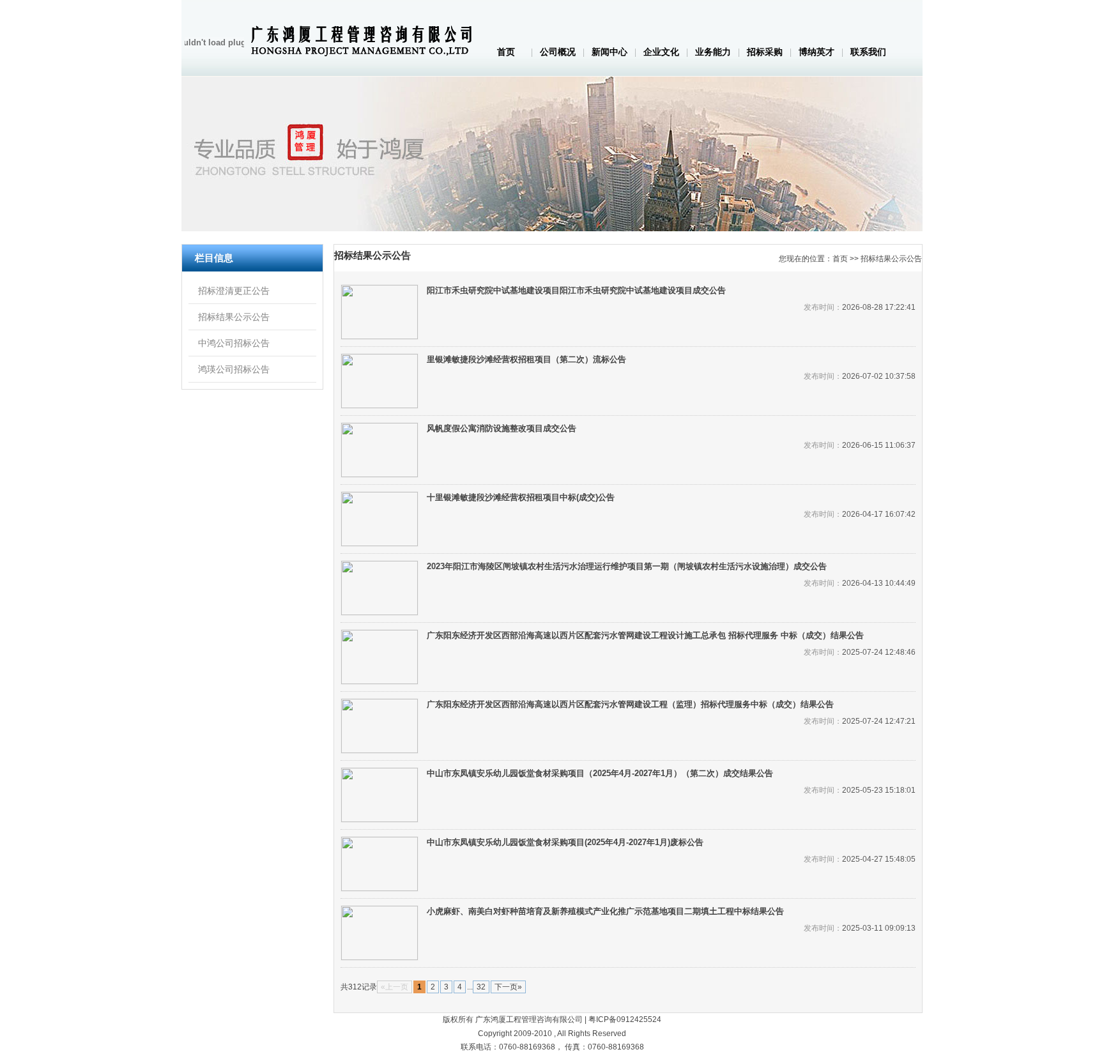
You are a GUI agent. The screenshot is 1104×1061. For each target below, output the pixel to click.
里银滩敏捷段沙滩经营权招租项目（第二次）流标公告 (526, 359)
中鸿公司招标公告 (234, 343)
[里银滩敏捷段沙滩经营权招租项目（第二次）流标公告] (379, 381)
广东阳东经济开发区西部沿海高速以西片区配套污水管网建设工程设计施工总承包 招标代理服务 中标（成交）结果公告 (645, 635)
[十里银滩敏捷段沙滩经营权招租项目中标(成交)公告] (379, 519)
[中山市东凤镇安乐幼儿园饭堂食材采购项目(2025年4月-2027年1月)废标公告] (379, 864)
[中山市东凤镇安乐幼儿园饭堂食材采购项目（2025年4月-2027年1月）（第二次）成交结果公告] (379, 795)
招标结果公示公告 (234, 317)
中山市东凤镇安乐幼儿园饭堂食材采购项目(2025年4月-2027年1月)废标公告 (565, 842)
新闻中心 (609, 52)
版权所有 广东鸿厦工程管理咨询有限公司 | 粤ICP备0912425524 (552, 1019)
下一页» (508, 986)
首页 (506, 52)
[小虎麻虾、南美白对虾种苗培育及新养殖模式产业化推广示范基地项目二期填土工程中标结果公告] (379, 933)
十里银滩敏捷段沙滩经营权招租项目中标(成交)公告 (521, 497)
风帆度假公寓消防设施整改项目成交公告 (501, 428)
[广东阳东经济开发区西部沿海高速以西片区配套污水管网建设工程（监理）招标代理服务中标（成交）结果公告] (379, 726)
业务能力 (713, 52)
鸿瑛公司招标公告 (234, 369)
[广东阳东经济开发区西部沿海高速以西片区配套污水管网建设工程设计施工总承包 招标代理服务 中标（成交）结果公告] (379, 657)
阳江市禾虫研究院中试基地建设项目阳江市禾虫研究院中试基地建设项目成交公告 (576, 290)
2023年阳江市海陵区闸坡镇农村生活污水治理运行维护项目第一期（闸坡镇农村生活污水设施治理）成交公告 (627, 566)
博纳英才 (816, 52)
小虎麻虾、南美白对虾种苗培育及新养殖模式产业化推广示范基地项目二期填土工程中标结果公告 (605, 911)
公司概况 (558, 52)
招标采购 (765, 52)
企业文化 (661, 52)
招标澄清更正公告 (234, 291)
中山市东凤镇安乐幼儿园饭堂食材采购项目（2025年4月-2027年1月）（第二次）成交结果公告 (600, 773)
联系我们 (868, 52)
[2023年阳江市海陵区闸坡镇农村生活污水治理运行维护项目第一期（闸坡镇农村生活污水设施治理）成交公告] (379, 588)
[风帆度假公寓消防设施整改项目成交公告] (379, 450)
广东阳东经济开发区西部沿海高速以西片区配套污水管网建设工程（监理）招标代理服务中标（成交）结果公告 (630, 704)
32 (481, 986)
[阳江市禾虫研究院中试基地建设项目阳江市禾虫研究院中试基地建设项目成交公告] (379, 312)
